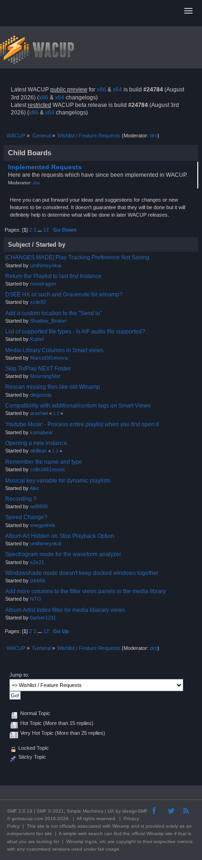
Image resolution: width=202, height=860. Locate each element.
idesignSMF (135, 811)
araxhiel (39, 413)
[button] (188, 11)
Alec (34, 488)
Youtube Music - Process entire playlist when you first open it (82, 424)
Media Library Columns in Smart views (54, 350)
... (40, 230)
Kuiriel (37, 339)
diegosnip (41, 395)
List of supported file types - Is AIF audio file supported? (75, 331)
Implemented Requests (45, 167)
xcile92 (38, 302)
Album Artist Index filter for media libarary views (65, 610)
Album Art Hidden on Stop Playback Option (59, 536)
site (41, 826)
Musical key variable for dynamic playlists (57, 480)
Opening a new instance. (37, 443)
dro (153, 135)
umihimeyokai (45, 265)
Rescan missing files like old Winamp (52, 387)
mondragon (43, 284)
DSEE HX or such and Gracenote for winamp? (64, 294)
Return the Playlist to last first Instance (53, 276)
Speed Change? (26, 517)
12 (46, 230)
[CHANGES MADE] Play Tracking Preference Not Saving (77, 257)
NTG (35, 599)
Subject (19, 244)
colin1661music (47, 469)
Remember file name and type (43, 462)
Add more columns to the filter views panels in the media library (85, 591)
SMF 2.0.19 (19, 811)
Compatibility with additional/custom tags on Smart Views (77, 405)
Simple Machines (85, 811)
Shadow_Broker (48, 321)
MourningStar (45, 376)
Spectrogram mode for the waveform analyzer (63, 554)
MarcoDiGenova (49, 358)
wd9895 (39, 506)
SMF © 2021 (50, 811)
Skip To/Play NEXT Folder (38, 368)
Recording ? (21, 499)
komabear (41, 432)
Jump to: (19, 675)
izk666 (37, 580)
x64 (117, 89)
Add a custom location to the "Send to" (53, 313)
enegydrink (42, 525)
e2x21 (37, 562)
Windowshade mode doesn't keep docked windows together (81, 573)
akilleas (38, 450)
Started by (50, 244)
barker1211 (43, 617)
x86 (101, 89)
